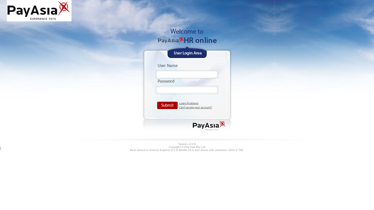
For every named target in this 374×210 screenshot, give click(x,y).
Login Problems (188, 103)
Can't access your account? (195, 107)
